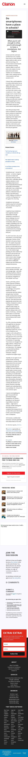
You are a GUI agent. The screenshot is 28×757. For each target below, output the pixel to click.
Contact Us (14, 670)
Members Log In (14, 694)
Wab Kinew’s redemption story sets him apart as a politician (15, 497)
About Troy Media (14, 665)
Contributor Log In (14, 696)
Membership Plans (14, 697)
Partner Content (14, 683)
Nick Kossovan (15, 31)
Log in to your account (13, 476)
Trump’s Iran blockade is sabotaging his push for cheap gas (16, 515)
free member (14, 562)
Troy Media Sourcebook (14, 681)
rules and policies (16, 578)
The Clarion (21, 717)
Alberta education (11, 15)
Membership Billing (14, 703)
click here (19, 425)
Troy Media (9, 440)
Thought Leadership (14, 679)
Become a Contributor (14, 669)
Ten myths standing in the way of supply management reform (16, 503)
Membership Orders (14, 701)
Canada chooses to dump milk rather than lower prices (15, 491)
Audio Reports (14, 685)
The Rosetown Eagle (20, 724)
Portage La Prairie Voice (13, 738)
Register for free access (13, 473)
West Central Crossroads (21, 738)
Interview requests (16, 32)
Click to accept (17, 753)
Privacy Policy (24, 753)
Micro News (14, 721)
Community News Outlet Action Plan (14, 678)
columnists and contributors (12, 430)
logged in (14, 593)
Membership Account (14, 699)
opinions (10, 429)
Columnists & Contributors (14, 667)
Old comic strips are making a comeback (14, 509)
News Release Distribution (14, 687)
